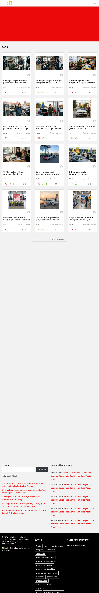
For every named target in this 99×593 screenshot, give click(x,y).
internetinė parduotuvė (46, 561)
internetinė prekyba (44, 565)
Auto (5, 87)
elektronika (40, 554)
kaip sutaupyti (42, 588)
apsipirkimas (57, 546)
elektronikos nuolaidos (45, 557)
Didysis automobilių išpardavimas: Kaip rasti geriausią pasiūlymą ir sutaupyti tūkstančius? (79, 175)
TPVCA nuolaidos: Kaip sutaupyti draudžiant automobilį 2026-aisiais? (14, 174)
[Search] (95, 3)
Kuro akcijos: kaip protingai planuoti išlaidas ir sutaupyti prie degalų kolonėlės (15, 128)
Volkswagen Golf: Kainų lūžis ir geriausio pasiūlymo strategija (82, 128)
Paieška (5, 465)
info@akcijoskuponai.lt (76, 545)
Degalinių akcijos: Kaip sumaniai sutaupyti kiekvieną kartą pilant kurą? (49, 128)
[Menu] (3, 3)
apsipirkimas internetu (45, 550)
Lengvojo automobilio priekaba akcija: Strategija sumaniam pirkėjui (47, 174)
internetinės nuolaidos (45, 569)
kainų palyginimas (43, 584)
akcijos (46, 546)
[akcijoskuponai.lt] (28, 75)
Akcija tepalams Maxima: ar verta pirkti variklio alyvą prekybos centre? (81, 219)
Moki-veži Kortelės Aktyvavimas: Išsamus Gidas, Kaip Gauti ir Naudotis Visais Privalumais (72, 476)
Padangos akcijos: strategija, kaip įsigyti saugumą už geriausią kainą (49, 82)
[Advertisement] (49, 24)
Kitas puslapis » (59, 239)
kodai (53, 588)
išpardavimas (41, 581)
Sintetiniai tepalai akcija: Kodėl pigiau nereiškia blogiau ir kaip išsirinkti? (16, 219)
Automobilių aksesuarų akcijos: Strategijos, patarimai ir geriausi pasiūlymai (82, 82)
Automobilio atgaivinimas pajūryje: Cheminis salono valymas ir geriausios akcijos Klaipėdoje (48, 220)
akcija (38, 546)
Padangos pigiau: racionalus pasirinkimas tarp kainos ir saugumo (15, 82)
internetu (40, 577)
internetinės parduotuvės (46, 573)
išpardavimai (52, 577)
